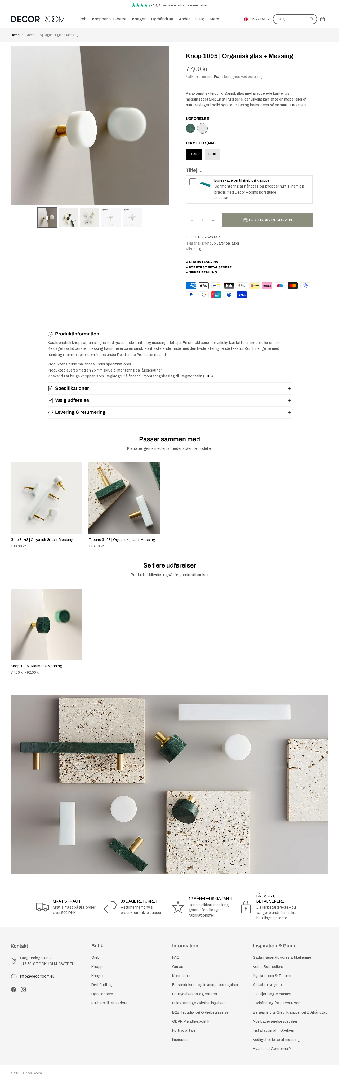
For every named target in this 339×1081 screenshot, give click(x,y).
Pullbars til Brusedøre (109, 1003)
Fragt (218, 77)
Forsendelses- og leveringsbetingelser (205, 985)
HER (209, 376)
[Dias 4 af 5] (111, 217)
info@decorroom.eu (37, 977)
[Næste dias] (322, 505)
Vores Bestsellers (268, 967)
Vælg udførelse (72, 400)
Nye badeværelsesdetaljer (275, 1021)
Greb (95, 958)
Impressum (181, 1040)
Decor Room (32, 1073)
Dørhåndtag (101, 985)
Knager (97, 976)
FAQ (176, 958)
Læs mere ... (300, 105)
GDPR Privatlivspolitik (190, 1021)
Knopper (98, 967)
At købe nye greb (267, 985)
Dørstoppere (102, 994)
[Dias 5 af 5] (132, 217)
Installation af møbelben (273, 1031)
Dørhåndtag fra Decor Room (277, 1003)
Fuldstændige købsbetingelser (198, 1003)
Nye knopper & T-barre (272, 976)
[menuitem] (214, 19)
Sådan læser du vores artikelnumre (282, 958)
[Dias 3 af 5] (89, 217)
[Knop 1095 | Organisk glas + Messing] (202, 128)
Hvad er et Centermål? (272, 1049)
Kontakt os (181, 976)
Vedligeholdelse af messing (276, 1040)
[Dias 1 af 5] (47, 217)
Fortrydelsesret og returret (194, 994)
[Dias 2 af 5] (68, 217)
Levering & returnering (80, 412)
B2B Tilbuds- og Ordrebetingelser (201, 1012)
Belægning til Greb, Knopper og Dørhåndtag (290, 1012)
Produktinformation (77, 334)
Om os (177, 967)
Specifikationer (72, 388)
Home (15, 35)
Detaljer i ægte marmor (272, 994)
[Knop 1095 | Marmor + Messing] (190, 128)
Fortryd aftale (183, 1031)
